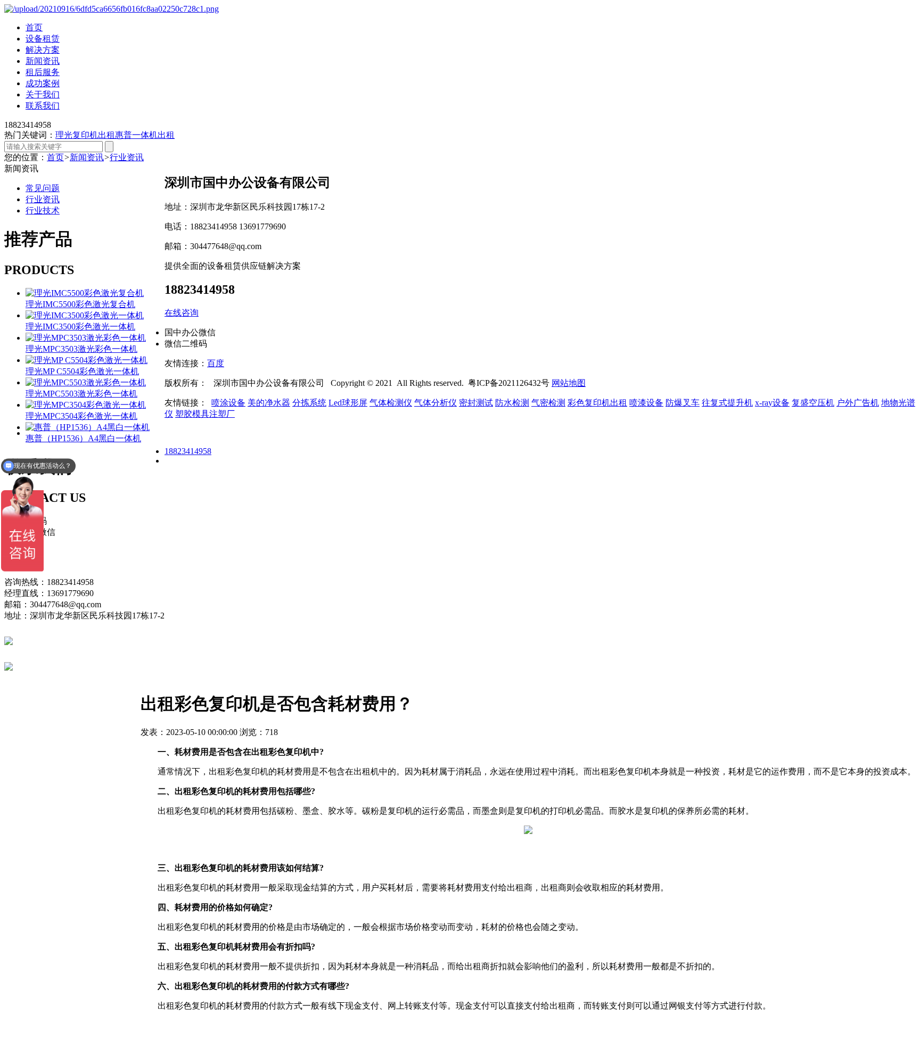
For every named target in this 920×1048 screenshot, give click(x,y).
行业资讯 (127, 157)
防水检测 (512, 402)
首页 (34, 27)
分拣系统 (309, 402)
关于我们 (43, 94)
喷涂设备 (228, 402)
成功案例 (43, 83)
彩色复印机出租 (597, 402)
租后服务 (43, 72)
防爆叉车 (683, 402)
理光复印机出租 (85, 134)
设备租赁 (43, 38)
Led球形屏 (347, 402)
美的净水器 (269, 402)
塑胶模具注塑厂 (205, 413)
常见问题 (43, 188)
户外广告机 (857, 402)
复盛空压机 (813, 402)
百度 (215, 363)
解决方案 (43, 49)
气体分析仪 (435, 402)
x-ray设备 (772, 402)
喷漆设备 (646, 402)
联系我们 (43, 105)
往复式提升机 (727, 402)
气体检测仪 (390, 402)
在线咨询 (182, 312)
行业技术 (43, 210)
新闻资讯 (43, 60)
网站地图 (569, 382)
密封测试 (476, 402)
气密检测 (548, 402)
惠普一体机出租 (145, 134)
